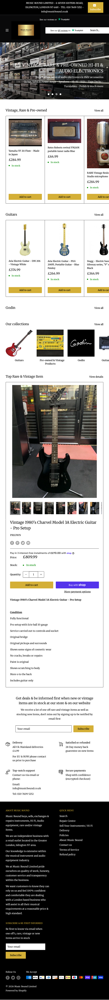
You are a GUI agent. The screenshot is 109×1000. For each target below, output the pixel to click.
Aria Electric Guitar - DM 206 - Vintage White (24, 263)
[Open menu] (7, 30)
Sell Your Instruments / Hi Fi (76, 825)
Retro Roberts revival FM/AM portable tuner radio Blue (63, 149)
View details (96, 376)
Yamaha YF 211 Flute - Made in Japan (24, 152)
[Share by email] (28, 543)
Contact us (65, 845)
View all (99, 110)
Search (63, 816)
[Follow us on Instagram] (18, 978)
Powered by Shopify (16, 990)
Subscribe (95, 9)
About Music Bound (70, 840)
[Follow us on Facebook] (8, 978)
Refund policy (67, 854)
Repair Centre (67, 820)
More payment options (77, 591)
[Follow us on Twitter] (13, 978)
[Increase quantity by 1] (41, 574)
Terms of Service (69, 849)
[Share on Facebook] (12, 543)
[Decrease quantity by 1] (26, 574)
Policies (64, 835)
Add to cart (25, 196)
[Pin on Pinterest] (17, 543)
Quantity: (15, 574)
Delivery (64, 830)
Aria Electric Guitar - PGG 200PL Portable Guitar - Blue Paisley (63, 265)
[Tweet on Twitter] (23, 543)
